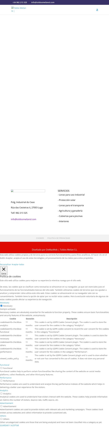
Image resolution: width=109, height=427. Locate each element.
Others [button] (3, 416)
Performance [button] (5, 377)
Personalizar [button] (5, 264)
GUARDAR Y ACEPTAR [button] (9, 425)
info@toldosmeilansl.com (22, 89)
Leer (54, 151)
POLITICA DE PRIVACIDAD (58, 238)
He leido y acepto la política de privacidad (35, 151)
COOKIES (40, 238)
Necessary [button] (4, 302)
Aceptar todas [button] (18, 264)
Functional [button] (4, 365)
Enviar (91, 158)
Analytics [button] (4, 390)
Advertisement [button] (6, 403)
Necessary (7, 306)
